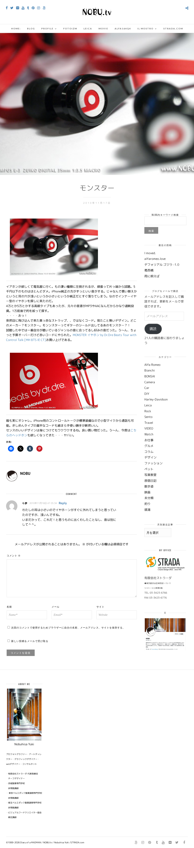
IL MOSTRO (145, 28)
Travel (148, 423)
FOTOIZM (70, 28)
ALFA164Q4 (123, 28)
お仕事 (148, 440)
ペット (148, 469)
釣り (147, 504)
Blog (31, 28)
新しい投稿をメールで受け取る (29, 641)
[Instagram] (38, 8)
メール (55, 606)
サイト (100, 606)
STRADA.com (173, 28)
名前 (9, 606)
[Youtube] (23, 8)
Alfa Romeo (152, 365)
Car (146, 388)
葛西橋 (148, 270)
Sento (148, 417)
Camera (149, 382)
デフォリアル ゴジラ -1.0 (161, 265)
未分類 (148, 498)
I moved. (150, 253)
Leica (88, 28)
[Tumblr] (28, 8)
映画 (147, 492)
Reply (63, 503)
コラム (148, 452)
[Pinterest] (33, 8)
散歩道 (148, 486)
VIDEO (148, 428)
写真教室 (150, 475)
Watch (148, 434)
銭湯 (147, 510)
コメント (14, 555)
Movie (103, 28)
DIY (146, 394)
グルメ (148, 446)
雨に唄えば (152, 276)
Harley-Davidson (156, 399)
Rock (147, 411)
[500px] (44, 8)
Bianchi (149, 370)
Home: (16, 28)
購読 (153, 329)
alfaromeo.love (155, 259)
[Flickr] (17, 8)
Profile (47, 28)
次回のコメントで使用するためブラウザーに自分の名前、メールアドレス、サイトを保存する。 (68, 627)
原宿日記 (150, 481)
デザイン (150, 457)
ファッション (153, 463)
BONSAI (149, 376)
